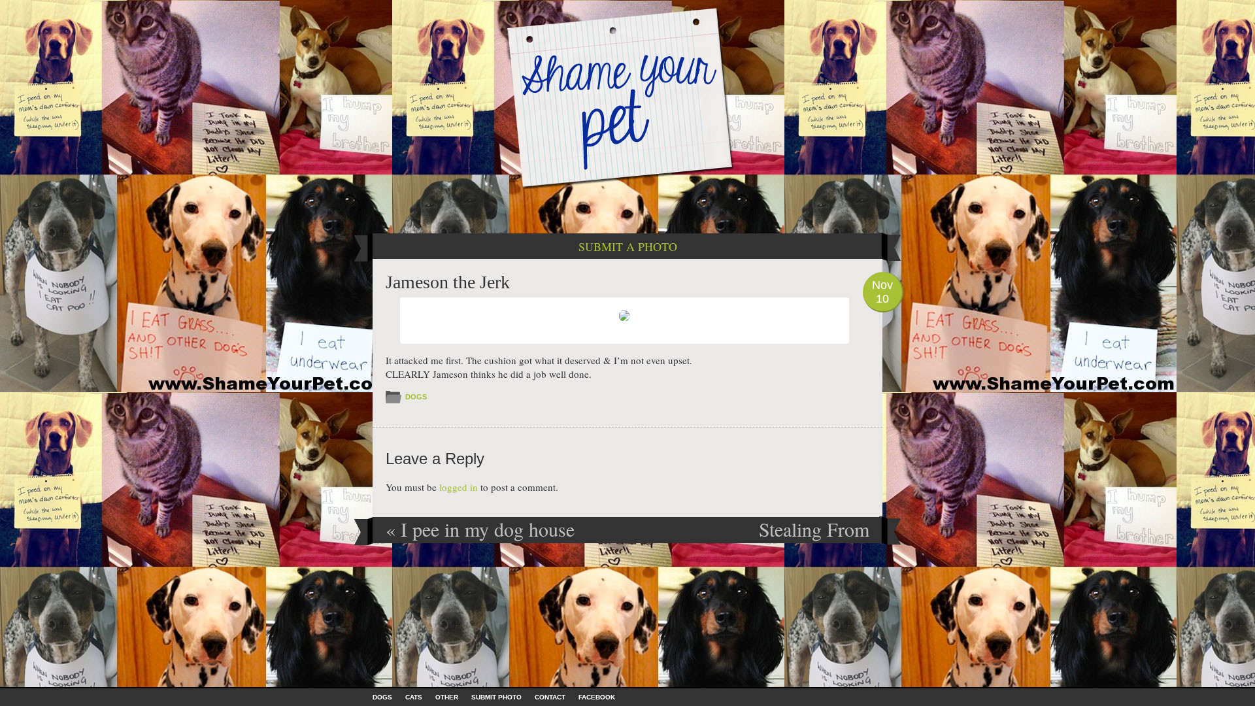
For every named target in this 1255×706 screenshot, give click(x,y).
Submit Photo (496, 697)
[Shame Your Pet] (627, 97)
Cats (413, 697)
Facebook (596, 697)
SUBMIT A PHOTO (627, 246)
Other (446, 697)
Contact (550, 697)
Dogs (416, 397)
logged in (458, 487)
